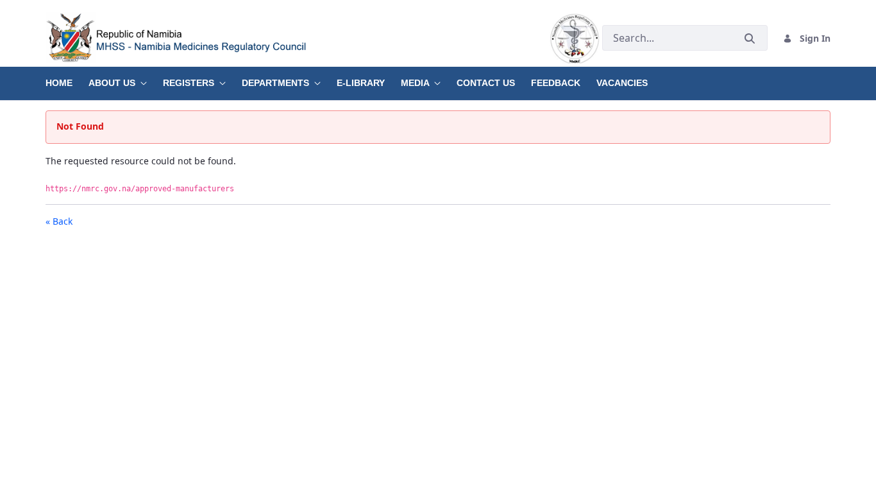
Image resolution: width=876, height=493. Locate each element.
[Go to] (324, 38)
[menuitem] (67, 78)
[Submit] (749, 38)
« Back (59, 221)
